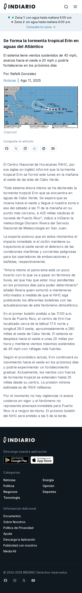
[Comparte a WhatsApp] (34, 148)
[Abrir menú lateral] (75, 6)
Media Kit (9, 551)
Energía (48, 480)
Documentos (12, 516)
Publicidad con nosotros (20, 545)
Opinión (48, 486)
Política (8, 486)
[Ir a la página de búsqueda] (66, 6)
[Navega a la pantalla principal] (22, 7)
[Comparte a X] (16, 148)
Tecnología (11, 497)
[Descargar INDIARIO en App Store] (41, 460)
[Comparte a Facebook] (6, 148)
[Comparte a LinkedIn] (25, 148)
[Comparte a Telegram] (43, 148)
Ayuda (7, 533)
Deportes (49, 492)
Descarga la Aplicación (19, 539)
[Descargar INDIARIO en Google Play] (16, 460)
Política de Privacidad (18, 528)
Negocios (10, 492)
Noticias (9, 480)
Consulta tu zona (39, 27)
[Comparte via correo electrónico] (53, 148)
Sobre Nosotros (14, 522)
